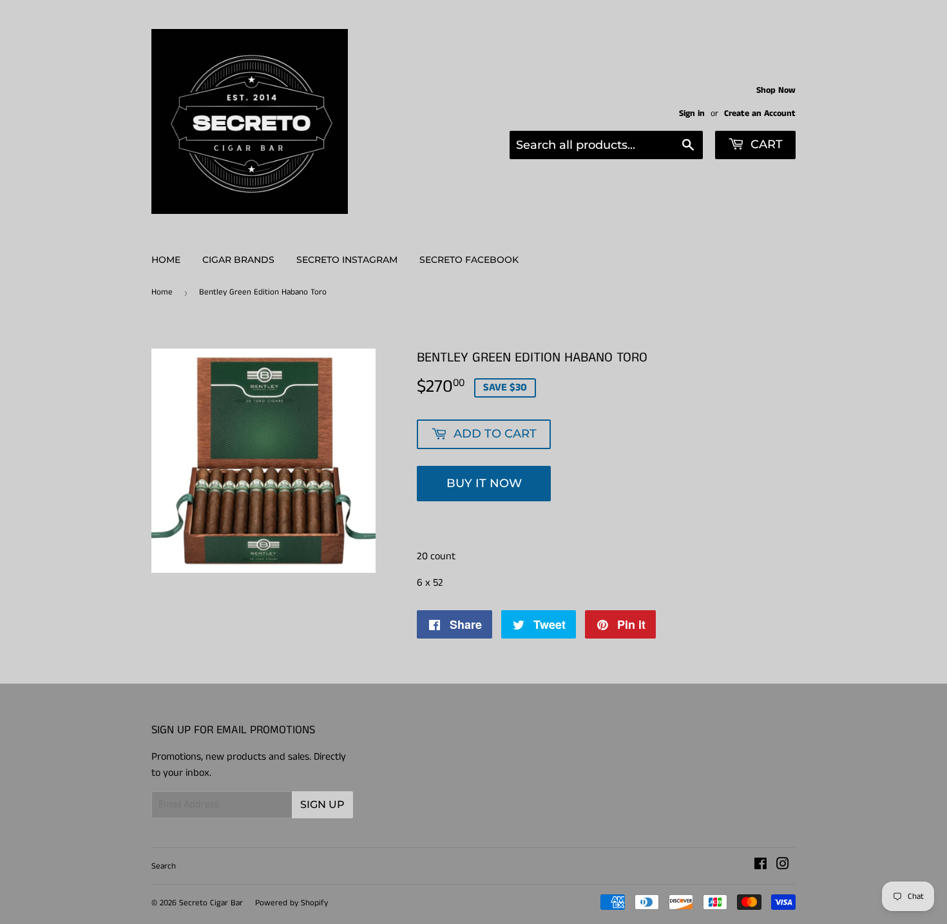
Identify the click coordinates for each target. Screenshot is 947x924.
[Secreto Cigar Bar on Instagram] (782, 865)
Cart (765, 144)
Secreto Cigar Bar (211, 903)
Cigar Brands (238, 259)
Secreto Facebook (469, 259)
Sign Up (322, 804)
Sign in (692, 114)
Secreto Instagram (346, 259)
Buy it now (484, 483)
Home (165, 259)
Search (163, 866)
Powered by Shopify (291, 903)
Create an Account (760, 114)
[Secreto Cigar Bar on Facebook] (760, 865)
